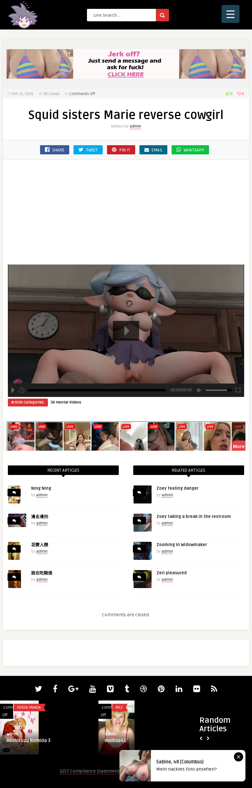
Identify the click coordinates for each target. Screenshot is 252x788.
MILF (119, 707)
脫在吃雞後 (41, 573)
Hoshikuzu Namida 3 (29, 740)
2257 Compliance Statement (89, 771)
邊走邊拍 (39, 516)
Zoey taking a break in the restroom (194, 516)
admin (135, 126)
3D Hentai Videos (66, 402)
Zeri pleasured (172, 573)
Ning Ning (41, 488)
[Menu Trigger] (230, 14)
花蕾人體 (39, 544)
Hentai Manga (29, 707)
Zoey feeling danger (178, 488)
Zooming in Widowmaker (182, 544)
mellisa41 (115, 740)
